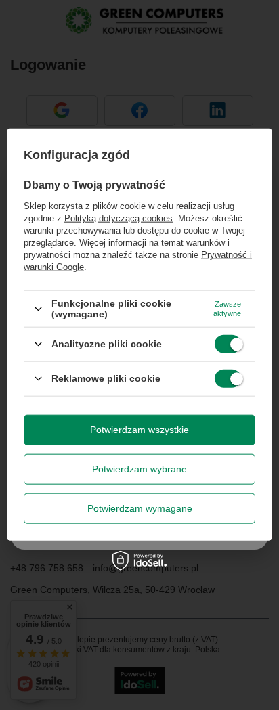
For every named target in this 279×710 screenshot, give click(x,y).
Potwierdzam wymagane (139, 508)
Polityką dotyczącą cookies (118, 218)
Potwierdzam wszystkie (139, 429)
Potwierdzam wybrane (139, 469)
